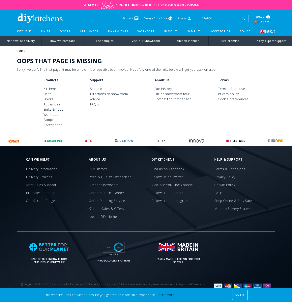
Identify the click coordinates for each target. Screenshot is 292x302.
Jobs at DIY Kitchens (105, 216)
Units (45, 31)
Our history (163, 89)
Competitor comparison (173, 99)
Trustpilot (242, 241)
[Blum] (13, 141)
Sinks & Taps (117, 31)
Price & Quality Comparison (110, 177)
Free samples (104, 41)
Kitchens (24, 31)
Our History (98, 169)
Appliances (89, 31)
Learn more (165, 295)
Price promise (229, 41)
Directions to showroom (109, 94)
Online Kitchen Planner (106, 193)
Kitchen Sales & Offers (106, 208)
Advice (245, 31)
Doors (65, 31)
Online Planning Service (107, 201)
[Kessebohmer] (52, 141)
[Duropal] (276, 141)
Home (21, 51)
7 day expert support (271, 41)
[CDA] (161, 141)
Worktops (145, 31)
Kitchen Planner (187, 41)
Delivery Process (39, 177)
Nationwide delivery (21, 41)
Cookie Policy (224, 185)
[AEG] (88, 141)
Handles (171, 31)
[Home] (40, 18)
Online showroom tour (172, 94)
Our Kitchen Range (40, 201)
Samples (194, 31)
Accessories (220, 31)
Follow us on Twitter (167, 177)
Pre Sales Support (40, 193)
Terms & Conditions (229, 169)
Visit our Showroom (146, 41)
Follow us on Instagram (170, 201)
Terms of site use (231, 89)
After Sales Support (41, 185)
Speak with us (100, 89)
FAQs (218, 193)
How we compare (62, 41)
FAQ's (94, 104)
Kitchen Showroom (103, 185)
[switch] (257, 21)
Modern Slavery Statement (235, 208)
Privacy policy (228, 94)
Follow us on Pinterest (169, 193)
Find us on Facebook (168, 169)
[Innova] (196, 141)
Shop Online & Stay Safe (233, 201)
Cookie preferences (233, 99)
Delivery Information (42, 169)
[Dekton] (124, 141)
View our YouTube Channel (172, 185)
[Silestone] (235, 141)
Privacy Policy (224, 177)
